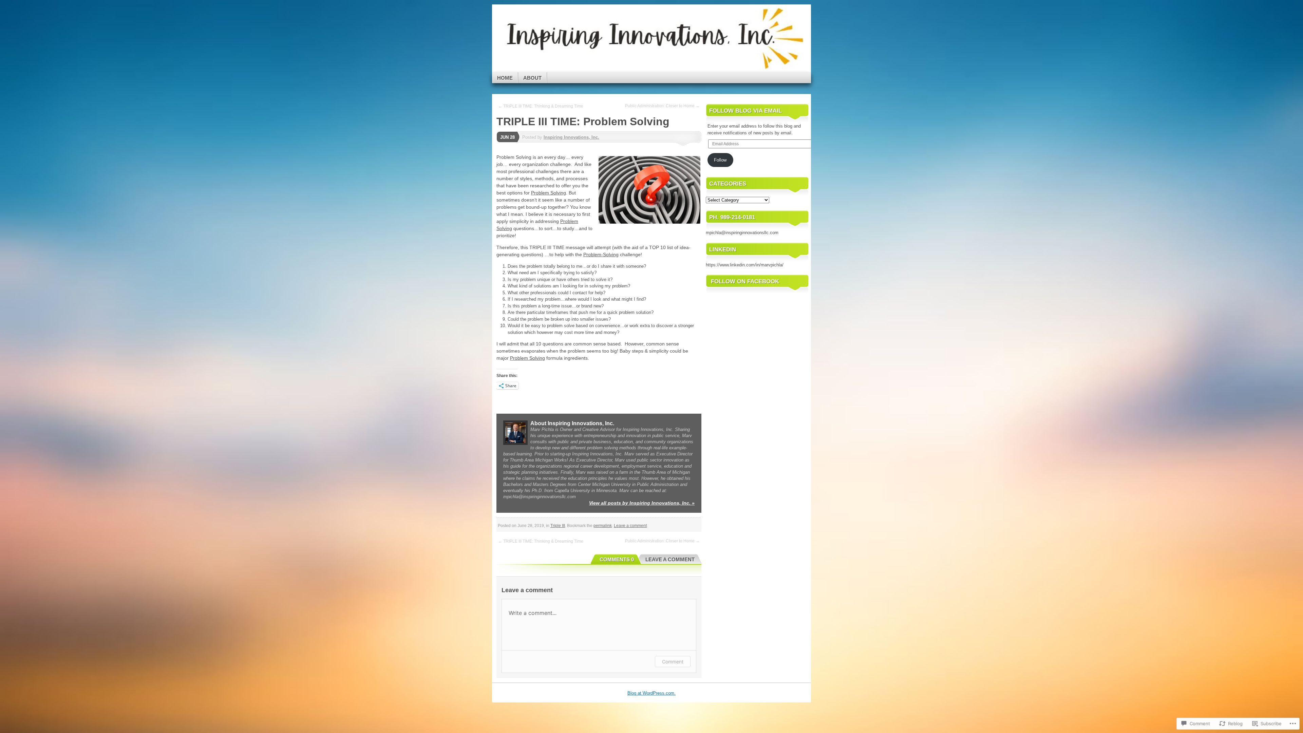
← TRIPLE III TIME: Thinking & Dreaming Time (540, 106)
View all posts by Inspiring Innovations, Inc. (642, 503)
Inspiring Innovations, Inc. (571, 137)
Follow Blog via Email (745, 111)
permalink (602, 525)
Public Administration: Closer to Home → (662, 106)
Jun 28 (507, 137)
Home (505, 78)
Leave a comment (630, 525)
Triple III (557, 525)
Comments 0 (617, 559)
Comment (672, 661)
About (532, 78)
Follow (720, 160)
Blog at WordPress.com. (651, 693)
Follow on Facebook (745, 281)
